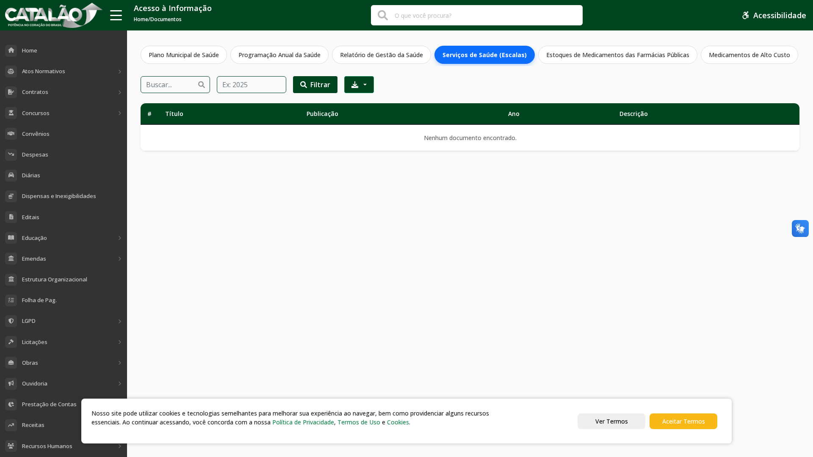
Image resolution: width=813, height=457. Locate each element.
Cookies (398, 422)
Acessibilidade (779, 15)
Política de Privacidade (303, 422)
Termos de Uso (358, 422)
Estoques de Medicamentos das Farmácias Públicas (617, 55)
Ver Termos (611, 421)
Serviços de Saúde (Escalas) (484, 55)
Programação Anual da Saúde (279, 55)
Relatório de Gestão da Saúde (381, 55)
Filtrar (320, 84)
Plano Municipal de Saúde (184, 55)
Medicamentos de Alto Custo (749, 55)
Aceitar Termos (683, 421)
